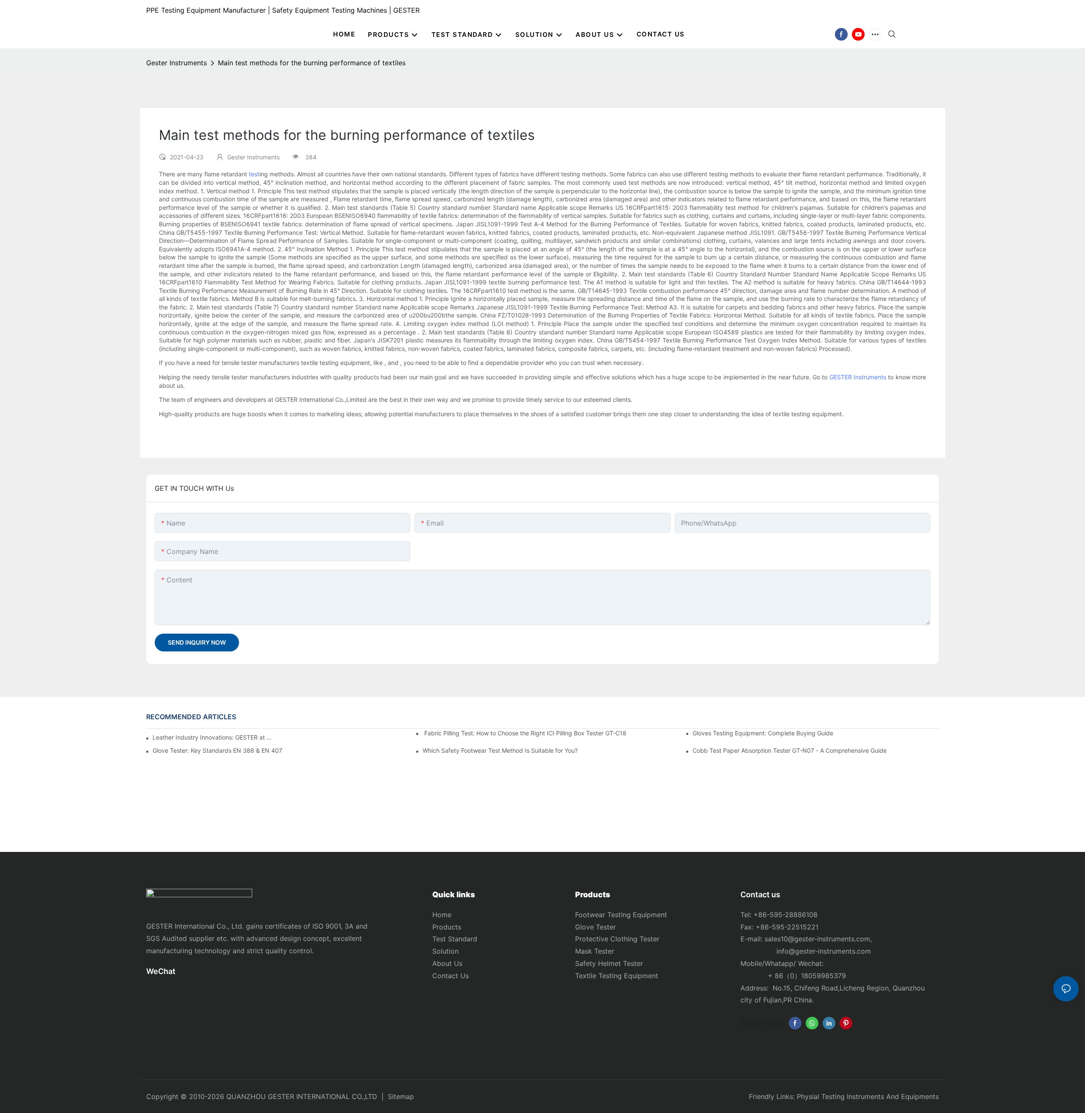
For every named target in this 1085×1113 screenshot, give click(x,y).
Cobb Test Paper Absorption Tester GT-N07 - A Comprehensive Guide (790, 750)
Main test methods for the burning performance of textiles (312, 62)
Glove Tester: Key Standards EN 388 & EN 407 (217, 750)
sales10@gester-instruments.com (817, 939)
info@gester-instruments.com (821, 951)
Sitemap (401, 1096)
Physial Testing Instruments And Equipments (868, 1096)
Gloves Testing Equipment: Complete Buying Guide (763, 733)
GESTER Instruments (857, 377)
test (254, 174)
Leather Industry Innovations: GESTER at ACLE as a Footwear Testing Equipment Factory (213, 737)
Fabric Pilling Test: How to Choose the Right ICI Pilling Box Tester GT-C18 (524, 733)
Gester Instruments (176, 62)
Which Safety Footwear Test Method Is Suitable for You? (500, 750)
